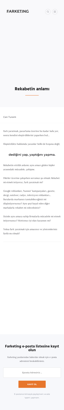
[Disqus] (32, 288)
